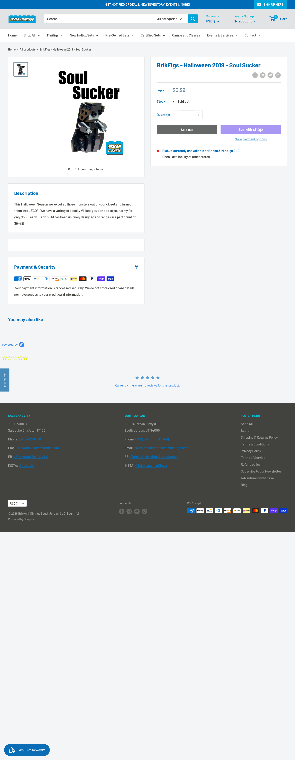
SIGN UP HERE (273, 4)
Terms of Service (253, 457)
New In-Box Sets (82, 35)
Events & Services (220, 35)
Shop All (30, 35)
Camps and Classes (186, 35)
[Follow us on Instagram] (129, 511)
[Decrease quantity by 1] (177, 115)
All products (28, 49)
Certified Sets (151, 35)
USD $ (14, 503)
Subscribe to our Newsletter (261, 471)
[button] (4, 380)
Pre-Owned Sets (117, 35)
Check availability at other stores (186, 157)
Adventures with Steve (257, 478)
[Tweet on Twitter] (270, 75)
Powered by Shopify (21, 519)
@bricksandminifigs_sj (151, 465)
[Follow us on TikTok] (144, 511)
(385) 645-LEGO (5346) (152, 439)
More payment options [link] (251, 139)
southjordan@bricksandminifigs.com (161, 448)
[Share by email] (278, 75)
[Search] (193, 18)
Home (12, 35)
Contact (250, 35)
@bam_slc (26, 465)
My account (243, 21)
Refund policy (250, 464)
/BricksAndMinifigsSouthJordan (154, 456)
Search (246, 430)
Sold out (187, 130)
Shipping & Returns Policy (259, 437)
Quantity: (163, 115)
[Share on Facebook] (255, 75)
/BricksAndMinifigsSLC (31, 456)
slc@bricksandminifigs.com (38, 448)
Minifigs (52, 35)
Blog (244, 485)
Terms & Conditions (255, 444)
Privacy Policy (251, 451)
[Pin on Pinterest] (263, 75)
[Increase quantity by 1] (198, 115)
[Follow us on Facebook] (121, 511)
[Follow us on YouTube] (137, 511)
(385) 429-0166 (30, 439)
